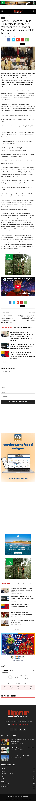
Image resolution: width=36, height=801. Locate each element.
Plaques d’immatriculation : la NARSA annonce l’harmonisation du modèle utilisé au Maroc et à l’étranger (22, 346)
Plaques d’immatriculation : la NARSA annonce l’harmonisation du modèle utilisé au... (22, 598)
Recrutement (16, 796)
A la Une (3, 18)
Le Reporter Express (7, 36)
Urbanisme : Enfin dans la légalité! (20, 756)
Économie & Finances (7, 773)
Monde (3, 781)
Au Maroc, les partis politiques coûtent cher (22, 748)
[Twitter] (20, 729)
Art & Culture (4, 786)
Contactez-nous (24, 796)
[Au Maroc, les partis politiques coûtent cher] (5, 750)
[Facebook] (11, 729)
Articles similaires (6, 327)
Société (3, 771)
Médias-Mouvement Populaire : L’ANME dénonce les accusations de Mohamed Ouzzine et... (21, 590)
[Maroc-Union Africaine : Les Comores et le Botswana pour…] (5, 742)
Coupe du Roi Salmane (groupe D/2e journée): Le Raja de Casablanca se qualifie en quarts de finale (26, 317)
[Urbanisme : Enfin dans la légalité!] (5, 758)
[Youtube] (24, 729)
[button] (33, 11)
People (3, 789)
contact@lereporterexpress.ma (20, 724)
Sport (2, 779)
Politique (3, 776)
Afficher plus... (17, 629)
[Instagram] (15, 729)
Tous (19, 583)
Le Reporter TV (5, 784)
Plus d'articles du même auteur (23, 327)
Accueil (2, 15)
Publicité (10, 796)
